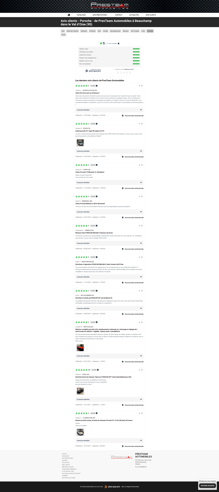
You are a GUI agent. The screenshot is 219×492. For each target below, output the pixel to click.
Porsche (150, 31)
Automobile (135, 486)
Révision (125, 31)
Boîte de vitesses (72, 31)
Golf (99, 31)
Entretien (92, 31)
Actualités (134, 15)
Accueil (69, 15)
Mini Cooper (135, 31)
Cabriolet (84, 31)
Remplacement (115, 31)
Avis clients (151, 15)
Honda (105, 31)
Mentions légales (68, 467)
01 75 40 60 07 (141, 467)
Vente (63, 35)
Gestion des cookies (68, 478)
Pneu (143, 31)
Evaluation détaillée (83, 110)
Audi (63, 31)
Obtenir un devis (207, 486)
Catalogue (81, 15)
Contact (118, 15)
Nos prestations (100, 15)
